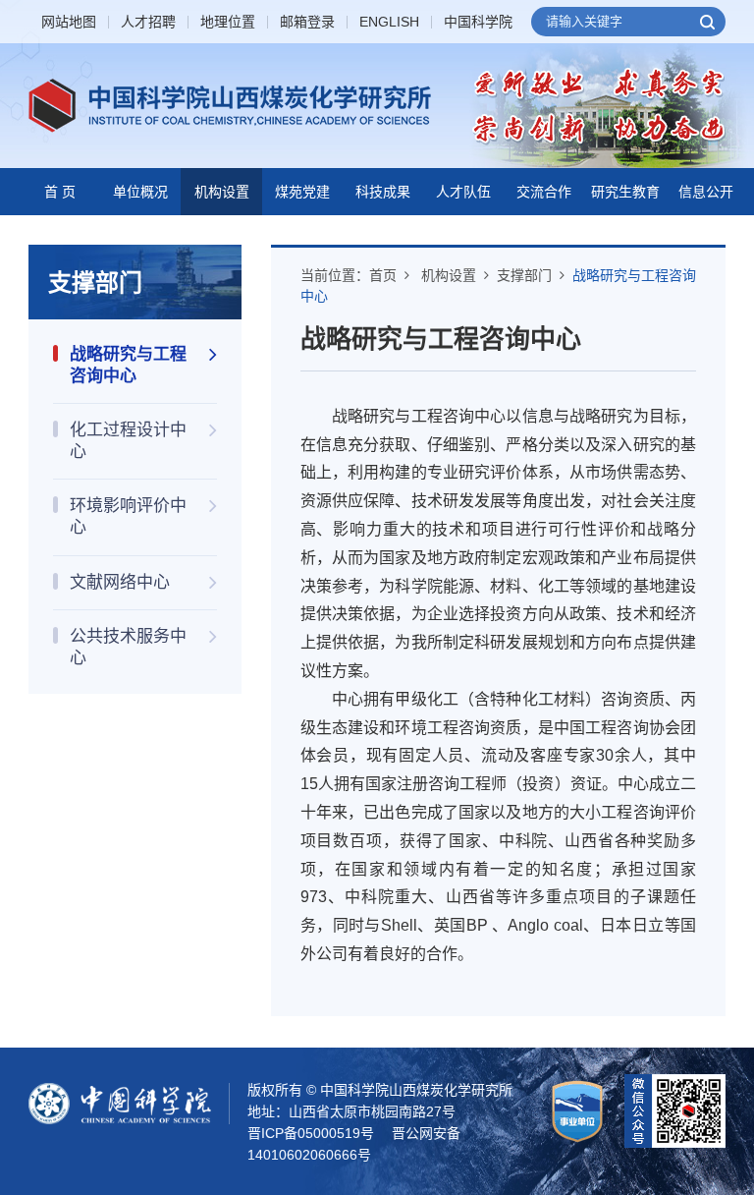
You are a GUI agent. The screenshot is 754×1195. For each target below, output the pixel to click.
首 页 (60, 191)
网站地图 (68, 22)
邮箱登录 (307, 22)
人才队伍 (463, 191)
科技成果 (382, 191)
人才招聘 (148, 22)
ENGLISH (389, 22)
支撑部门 (524, 275)
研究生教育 (625, 191)
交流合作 (543, 191)
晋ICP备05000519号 (310, 1133)
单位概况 (140, 191)
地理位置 (227, 22)
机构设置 (221, 191)
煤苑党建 (302, 191)
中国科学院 (478, 22)
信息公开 (705, 191)
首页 (383, 275)
